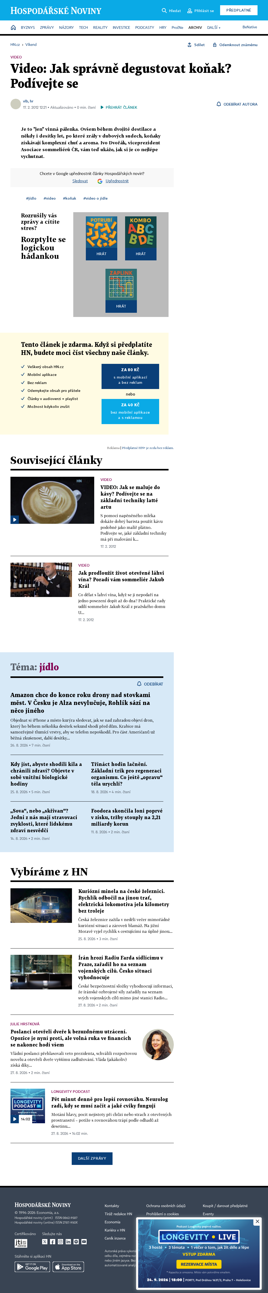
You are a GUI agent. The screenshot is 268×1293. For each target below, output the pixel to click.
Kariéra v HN (115, 1230)
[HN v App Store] (68, 1267)
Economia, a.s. (48, 1213)
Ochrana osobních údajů (166, 1206)
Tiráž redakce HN (118, 1214)
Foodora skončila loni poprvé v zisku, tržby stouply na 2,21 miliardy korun (127, 817)
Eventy (208, 1214)
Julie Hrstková (25, 1024)
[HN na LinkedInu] (68, 1241)
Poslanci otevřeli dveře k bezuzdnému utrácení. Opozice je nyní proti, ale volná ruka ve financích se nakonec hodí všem (70, 1038)
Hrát (102, 253)
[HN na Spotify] (76, 1241)
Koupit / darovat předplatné (225, 1206)
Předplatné (238, 10)
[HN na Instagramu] (60, 1241)
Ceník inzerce (115, 1238)
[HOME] (13, 28)
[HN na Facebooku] (52, 1241)
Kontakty (112, 1206)
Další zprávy (92, 1158)
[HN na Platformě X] (44, 1241)
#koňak (69, 198)
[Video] (14, 520)
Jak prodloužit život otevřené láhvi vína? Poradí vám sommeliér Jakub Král (121, 580)
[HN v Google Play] (32, 1267)
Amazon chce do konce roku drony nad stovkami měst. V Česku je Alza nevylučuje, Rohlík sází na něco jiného (80, 703)
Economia (112, 1222)
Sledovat (80, 181)
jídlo (49, 667)
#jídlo (31, 198)
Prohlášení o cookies (162, 1214)
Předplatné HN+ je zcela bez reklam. (148, 448)
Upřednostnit (117, 181)
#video (50, 198)
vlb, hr (28, 101)
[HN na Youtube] (84, 1241)
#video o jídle (95, 198)
